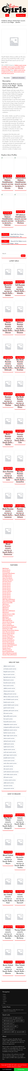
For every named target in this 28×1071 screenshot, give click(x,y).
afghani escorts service (9, 666)
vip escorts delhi (20, 1031)
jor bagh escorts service (7, 71)
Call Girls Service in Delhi (8, 614)
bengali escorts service (9, 671)
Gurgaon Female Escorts (8, 640)
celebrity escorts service (19, 70)
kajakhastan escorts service (10, 730)
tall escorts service (8, 777)
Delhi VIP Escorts (6, 618)
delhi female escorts (8, 1020)
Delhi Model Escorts (7, 620)
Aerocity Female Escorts (8, 625)
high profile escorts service (10, 716)
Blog (4, 1003)
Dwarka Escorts (6, 571)
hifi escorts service (8, 713)
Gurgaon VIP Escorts (7, 635)
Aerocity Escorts (6, 570)
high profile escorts (8, 1023)
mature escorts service (18, 71)
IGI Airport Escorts (7, 581)
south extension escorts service (11, 771)
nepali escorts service (9, 746)
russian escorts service (9, 760)
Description (7, 77)
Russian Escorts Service (8, 641)
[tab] (7, 77)
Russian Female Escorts (8, 651)
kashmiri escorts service (9, 732)
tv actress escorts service (10, 780)
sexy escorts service (8, 766)
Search (4, 253)
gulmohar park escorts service (11, 710)
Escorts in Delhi (16, 1066)
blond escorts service (9, 680)
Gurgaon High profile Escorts (9, 654)
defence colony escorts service (11, 696)
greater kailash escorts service (11, 705)
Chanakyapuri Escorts (7, 579)
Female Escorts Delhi (7, 628)
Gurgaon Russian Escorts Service (10, 630)
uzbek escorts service (9, 782)
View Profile (6, 175)
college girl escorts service (10, 693)
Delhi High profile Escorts (8, 599)
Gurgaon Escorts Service (8, 633)
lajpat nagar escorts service (10, 735)
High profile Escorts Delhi (8, 601)
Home (4, 994)
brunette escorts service (9, 682)
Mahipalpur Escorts (7, 575)
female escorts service (9, 702)
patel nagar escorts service (10, 755)
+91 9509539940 (7, 1069)
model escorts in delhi (9, 1031)
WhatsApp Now (21, 15)
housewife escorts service (10, 721)
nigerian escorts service (9, 749)
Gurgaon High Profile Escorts (9, 644)
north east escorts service (7, 73)
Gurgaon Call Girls (7, 591)
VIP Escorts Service (7, 649)
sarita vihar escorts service (10, 763)
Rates (4, 999)
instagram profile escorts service (11, 727)
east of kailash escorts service (11, 699)
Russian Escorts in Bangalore (9, 627)
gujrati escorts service (9, 707)
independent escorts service (10, 724)
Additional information (18, 77)
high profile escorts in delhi (10, 1026)
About (4, 996)
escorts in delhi (19, 1020)
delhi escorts (18, 1018)
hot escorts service (8, 719)
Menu (7, 15)
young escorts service (9, 788)
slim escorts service (8, 769)
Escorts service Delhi (7, 602)
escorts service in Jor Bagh (14, 66)
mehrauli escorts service (9, 741)
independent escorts (8, 1029)
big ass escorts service (9, 674)
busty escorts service (9, 685)
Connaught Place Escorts (8, 573)
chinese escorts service (9, 691)
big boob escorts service (9, 677)
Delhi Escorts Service (7, 615)
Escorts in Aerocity (7, 623)
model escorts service (9, 744)
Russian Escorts (6, 605)
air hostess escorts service (10, 668)
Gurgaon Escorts (6, 583)
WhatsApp (21, 1069)
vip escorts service (8, 785)
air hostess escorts (8, 1018)
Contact (5, 1001)
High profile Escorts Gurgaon (9, 653)
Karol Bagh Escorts (7, 576)
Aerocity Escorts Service (8, 622)
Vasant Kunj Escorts (7, 578)
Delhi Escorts (5, 568)
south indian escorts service (10, 774)
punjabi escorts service (9, 757)
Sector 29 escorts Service (8, 631)
